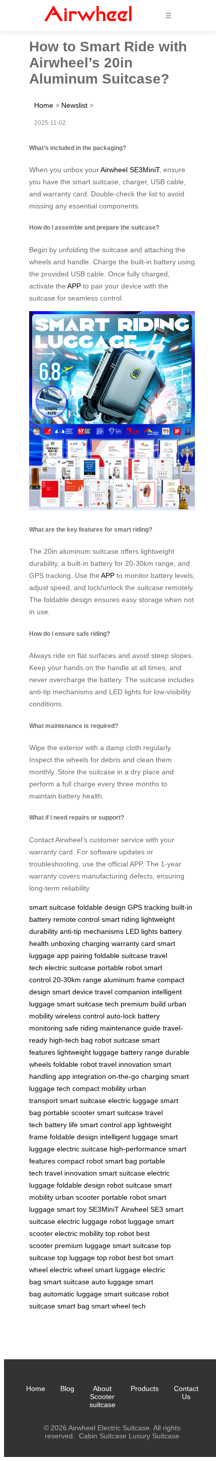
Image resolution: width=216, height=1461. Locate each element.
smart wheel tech (118, 1306)
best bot (140, 1258)
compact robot (80, 1161)
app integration (82, 1076)
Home (43, 105)
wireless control (79, 1016)
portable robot (119, 968)
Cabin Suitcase (103, 1436)
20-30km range (77, 980)
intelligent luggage (129, 1137)
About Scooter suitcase (102, 1396)
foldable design (101, 907)
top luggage (76, 1258)
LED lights (142, 931)
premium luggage (83, 1245)
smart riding (120, 919)
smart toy (71, 1209)
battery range (142, 1052)
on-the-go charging (138, 1076)
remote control (76, 919)
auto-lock (121, 1016)
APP (74, 286)
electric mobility (79, 1233)
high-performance (138, 1149)
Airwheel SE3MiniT (129, 170)
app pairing (74, 956)
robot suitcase (117, 1040)
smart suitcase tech (88, 1004)
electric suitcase (70, 968)
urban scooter (77, 1197)
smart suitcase (52, 907)
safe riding (81, 1028)
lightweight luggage (88, 1052)
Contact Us (186, 1392)
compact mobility (99, 1088)
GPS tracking (148, 907)
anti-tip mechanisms (92, 931)
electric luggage (133, 1101)
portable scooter (69, 1113)
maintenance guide (130, 1028)
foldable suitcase (121, 956)
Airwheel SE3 (142, 1209)
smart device (72, 992)
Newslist (74, 105)
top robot (119, 1233)
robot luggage (132, 1221)
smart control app (108, 1125)
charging (96, 943)
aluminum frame (129, 980)
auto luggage (112, 1282)
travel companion (122, 992)
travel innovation (125, 1064)
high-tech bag (71, 1040)
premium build (143, 1004)
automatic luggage (72, 1294)
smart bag (121, 1161)
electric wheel (71, 1270)
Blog (67, 1388)
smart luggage (118, 1270)
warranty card (133, 943)
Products (145, 1388)
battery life (61, 1125)
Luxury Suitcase (154, 1436)
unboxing (65, 943)
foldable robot (75, 1064)
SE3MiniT (103, 1209)
